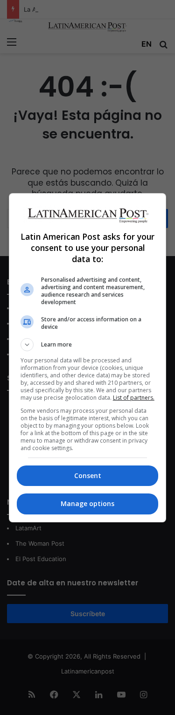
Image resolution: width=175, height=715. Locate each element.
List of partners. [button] (133, 398)
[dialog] (88, 357)
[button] (88, 344)
